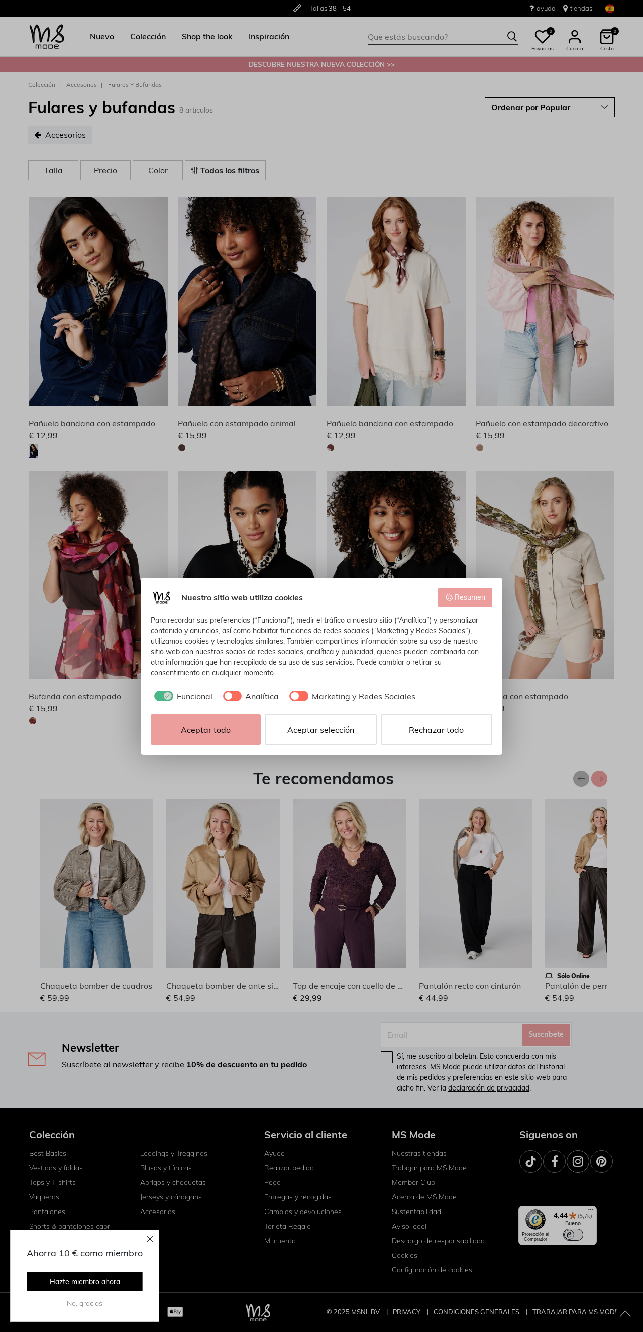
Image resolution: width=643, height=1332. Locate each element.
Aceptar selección (320, 729)
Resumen (470, 597)
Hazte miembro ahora (85, 1281)
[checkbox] (181, 696)
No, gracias (84, 1303)
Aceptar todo (206, 729)
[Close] (150, 1239)
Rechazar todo (436, 729)
